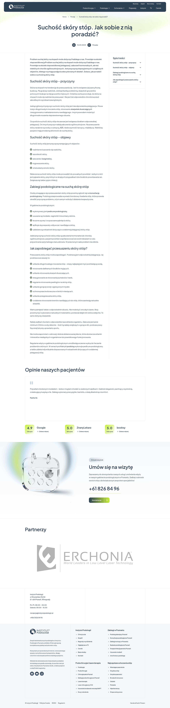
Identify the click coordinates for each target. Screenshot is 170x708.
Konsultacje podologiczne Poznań (121, 638)
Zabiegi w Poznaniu (116, 630)
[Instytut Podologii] (17, 7)
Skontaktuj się (96, 500)
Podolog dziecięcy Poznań (118, 634)
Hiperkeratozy (115, 688)
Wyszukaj (135, 4)
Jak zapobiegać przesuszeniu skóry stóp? (125, 81)
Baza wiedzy (150, 4)
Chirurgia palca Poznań (85, 674)
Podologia (104, 8)
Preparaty (132, 8)
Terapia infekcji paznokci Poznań (120, 648)
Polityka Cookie (45, 703)
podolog (70, 346)
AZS (61, 127)
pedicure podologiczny (57, 211)
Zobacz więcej (44, 431)
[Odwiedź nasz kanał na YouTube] (37, 674)
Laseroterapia (82, 681)
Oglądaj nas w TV (83, 645)
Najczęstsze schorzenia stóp (120, 663)
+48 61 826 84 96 (36, 618)
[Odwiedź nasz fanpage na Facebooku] (32, 674)
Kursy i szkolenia (83, 692)
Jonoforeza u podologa (117, 656)
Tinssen (142, 703)
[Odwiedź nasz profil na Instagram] (42, 674)
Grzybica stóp (114, 671)
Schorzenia (118, 8)
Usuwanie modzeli (116, 652)
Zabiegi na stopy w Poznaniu (119, 641)
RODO (54, 703)
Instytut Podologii (83, 630)
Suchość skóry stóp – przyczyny (124, 62)
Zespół (143, 4)
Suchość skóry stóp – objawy (123, 67)
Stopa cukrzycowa (116, 692)
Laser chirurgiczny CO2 (85, 685)
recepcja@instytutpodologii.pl (41, 613)
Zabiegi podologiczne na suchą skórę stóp (124, 74)
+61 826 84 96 (104, 488)
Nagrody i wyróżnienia (85, 641)
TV (151, 8)
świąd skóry (47, 159)
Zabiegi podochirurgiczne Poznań (88, 678)
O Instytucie (82, 634)
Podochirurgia (88, 8)
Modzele (113, 685)
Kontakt (159, 4)
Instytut (143, 8)
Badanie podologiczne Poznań (120, 645)
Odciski (112, 681)
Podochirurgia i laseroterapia (88, 663)
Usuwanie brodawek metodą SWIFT (89, 688)
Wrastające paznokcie (117, 667)
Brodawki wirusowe (116, 678)
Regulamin (61, 703)
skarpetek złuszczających (81, 109)
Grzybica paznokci (116, 674)
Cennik (158, 8)
